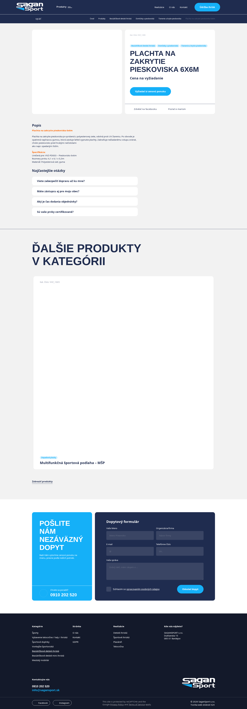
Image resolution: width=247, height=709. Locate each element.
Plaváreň (117, 641)
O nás (172, 7)
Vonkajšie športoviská (42, 646)
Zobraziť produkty (42, 481)
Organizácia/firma (165, 528)
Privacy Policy (117, 704)
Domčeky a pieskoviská (145, 19)
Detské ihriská (120, 632)
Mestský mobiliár (40, 660)
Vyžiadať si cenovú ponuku (150, 91)
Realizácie (159, 7)
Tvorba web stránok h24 (203, 704)
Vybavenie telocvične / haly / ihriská (49, 637)
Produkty (101, 19)
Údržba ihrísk (207, 7)
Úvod (92, 19)
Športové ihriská (121, 637)
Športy (35, 632)
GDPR (75, 641)
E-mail (109, 544)
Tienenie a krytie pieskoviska (170, 19)
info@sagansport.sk (45, 690)
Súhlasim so (136, 589)
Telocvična (118, 646)
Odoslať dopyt (190, 589)
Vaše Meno (111, 528)
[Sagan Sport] (29, 7)
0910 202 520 (63, 594)
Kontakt (183, 7)
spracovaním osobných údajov (143, 589)
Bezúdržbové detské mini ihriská (48, 655)
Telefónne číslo (163, 544)
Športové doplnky (40, 641)
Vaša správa (112, 560)
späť (38, 18)
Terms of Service (137, 704)
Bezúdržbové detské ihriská (121, 19)
